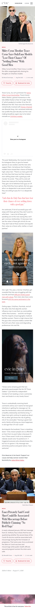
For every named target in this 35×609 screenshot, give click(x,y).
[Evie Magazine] (5, 3)
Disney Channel (26, 107)
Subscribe (27, 606)
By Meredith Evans (7, 555)
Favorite (8, 83)
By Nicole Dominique (7, 77)
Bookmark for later (24, 83)
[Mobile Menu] (31, 3)
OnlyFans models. (16, 116)
